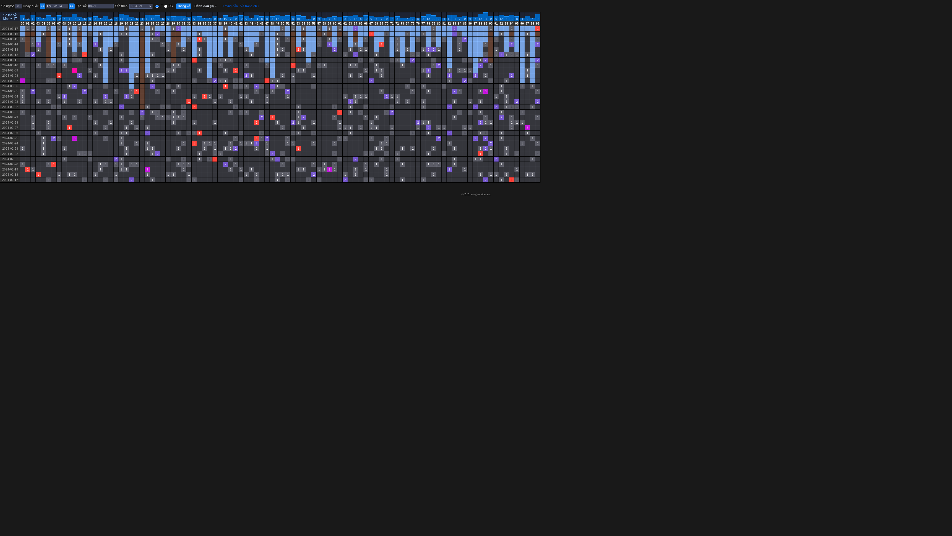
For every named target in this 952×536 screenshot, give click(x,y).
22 (137, 23)
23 (142, 23)
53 (298, 23)
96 (522, 23)
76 (418, 23)
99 (537, 23)
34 (199, 23)
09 (69, 23)
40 (230, 23)
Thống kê (183, 6)
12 (152, 19)
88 (480, 23)
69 (381, 23)
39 (225, 23)
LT (161, 6)
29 (173, 23)
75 (413, 23)
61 (340, 23)
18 (116, 23)
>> (72, 6)
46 (262, 23)
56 (314, 23)
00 (22, 23)
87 (475, 23)
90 (491, 23)
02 (33, 23)
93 (506, 23)
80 (439, 23)
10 (48, 19)
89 (485, 23)
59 (329, 23)
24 (147, 23)
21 (131, 23)
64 (355, 23)
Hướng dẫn (229, 6)
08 (64, 23)
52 (293, 23)
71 (392, 23)
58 (324, 23)
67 (371, 23)
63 (350, 23)
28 (168, 23)
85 (465, 23)
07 (59, 23)
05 (48, 23)
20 (126, 23)
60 (334, 23)
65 (360, 23)
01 (28, 23)
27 (163, 23)
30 (178, 23)
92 (501, 23)
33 (194, 23)
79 (433, 23)
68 (376, 23)
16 (105, 23)
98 (532, 23)
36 (209, 23)
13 (74, 19)
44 (251, 23)
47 (267, 23)
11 (22, 19)
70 (386, 23)
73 (402, 23)
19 (121, 23)
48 (272, 23)
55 (308, 23)
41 (236, 23)
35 (204, 23)
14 (121, 19)
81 (444, 23)
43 (246, 23)
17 (485, 19)
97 (527, 23)
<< (42, 6)
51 (288, 23)
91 (496, 23)
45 (256, 23)
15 (100, 23)
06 (54, 23)
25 (152, 23)
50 (282, 23)
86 (470, 23)
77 (423, 23)
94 (511, 23)
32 (189, 23)
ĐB (170, 6)
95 (517, 23)
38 (220, 23)
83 (454, 23)
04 (43, 23)
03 (38, 23)
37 (215, 23)
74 (407, 23)
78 (428, 23)
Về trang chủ (249, 6)
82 (449, 23)
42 (241, 23)
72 (397, 23)
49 (277, 23)
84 (459, 23)
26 (157, 23)
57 (319, 23)
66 (366, 23)
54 (303, 23)
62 (345, 23)
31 (183, 23)
